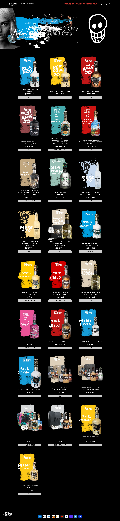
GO (29, 97)
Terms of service (68, 510)
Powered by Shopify (40, 511)
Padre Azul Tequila (62, 513)
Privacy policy (54, 510)
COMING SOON (60, 150)
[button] (102, 4)
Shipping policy (81, 510)
